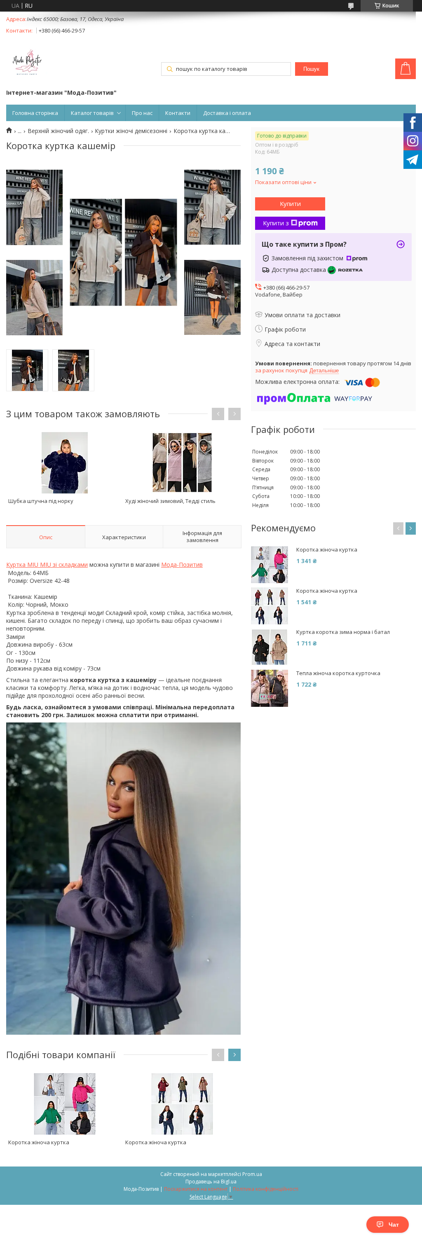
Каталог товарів (92, 113)
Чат (394, 1224)
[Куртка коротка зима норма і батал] (269, 647)
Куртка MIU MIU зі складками (47, 564)
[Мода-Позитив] (26, 63)
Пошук (311, 69)
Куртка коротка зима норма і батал (343, 632)
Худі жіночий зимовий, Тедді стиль (170, 501)
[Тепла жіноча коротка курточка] (269, 688)
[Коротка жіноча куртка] (65, 1104)
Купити (290, 203)
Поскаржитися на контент (195, 1188)
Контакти (177, 113)
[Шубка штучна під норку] (65, 462)
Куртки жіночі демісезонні (131, 131)
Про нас (142, 113)
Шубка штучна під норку (40, 501)
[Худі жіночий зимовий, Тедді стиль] (182, 462)
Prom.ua (252, 1174)
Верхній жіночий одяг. (58, 131)
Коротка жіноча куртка (38, 1142)
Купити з (276, 223)
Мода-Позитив (182, 564)
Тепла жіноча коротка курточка (338, 673)
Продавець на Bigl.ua (211, 1181)
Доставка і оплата (227, 113)
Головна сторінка (35, 113)
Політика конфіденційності (265, 1188)
